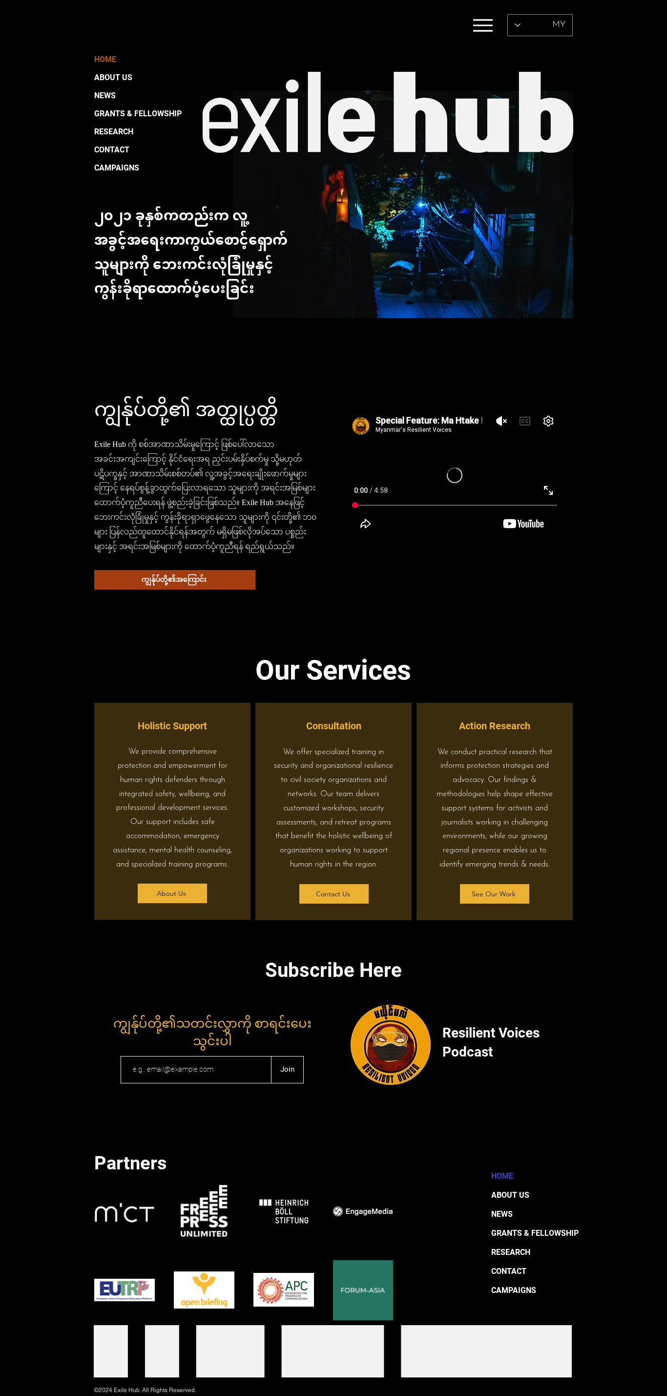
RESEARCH (113, 131)
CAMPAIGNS (116, 167)
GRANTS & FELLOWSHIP (124, 113)
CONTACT (111, 149)
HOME (105, 59)
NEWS (105, 95)
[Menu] (483, 25)
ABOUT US (113, 77)
